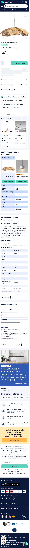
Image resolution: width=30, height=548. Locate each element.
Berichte (19, 544)
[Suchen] (5, 6)
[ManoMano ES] (13, 516)
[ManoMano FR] (2, 516)
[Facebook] (6, 498)
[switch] (3, 543)
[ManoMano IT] (6, 516)
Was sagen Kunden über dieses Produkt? (13, 104)
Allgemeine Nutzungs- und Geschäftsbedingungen (14, 542)
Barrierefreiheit (5, 546)
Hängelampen (5, 390)
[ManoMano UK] (10, 516)
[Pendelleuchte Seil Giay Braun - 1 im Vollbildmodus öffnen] (14, 26)
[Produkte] (2, 6)
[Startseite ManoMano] (10, 2)
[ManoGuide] (25, 544)
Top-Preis (4, 45)
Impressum (22, 537)
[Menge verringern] (2, 63)
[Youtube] (10, 498)
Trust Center (12, 540)
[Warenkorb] (26, 2)
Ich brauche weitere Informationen (12, 108)
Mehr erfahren (16, 475)
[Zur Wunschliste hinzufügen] (26, 37)
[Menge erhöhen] (8, 63)
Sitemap (16, 537)
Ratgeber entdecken (20, 383)
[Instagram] (13, 498)
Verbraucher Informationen (8, 544)
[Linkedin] (2, 498)
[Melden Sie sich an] (22, 2)
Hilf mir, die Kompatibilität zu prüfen (12, 100)
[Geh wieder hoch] (24, 517)
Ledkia (8, 114)
